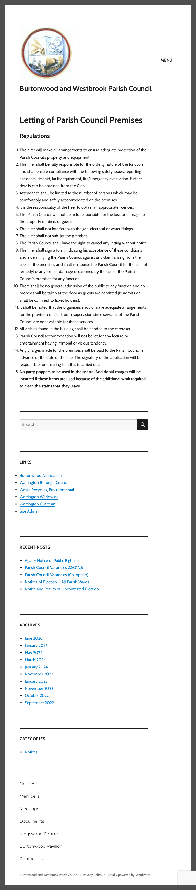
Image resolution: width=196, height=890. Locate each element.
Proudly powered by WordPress (128, 875)
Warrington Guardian (37, 504)
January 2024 (36, 666)
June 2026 (33, 638)
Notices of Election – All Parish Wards (57, 581)
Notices (31, 752)
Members (29, 796)
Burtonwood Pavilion (41, 846)
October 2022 (37, 695)
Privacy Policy (92, 875)
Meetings (29, 808)
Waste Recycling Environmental (47, 489)
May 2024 (33, 652)
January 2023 (36, 681)
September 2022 (39, 702)
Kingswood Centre (39, 833)
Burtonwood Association (41, 475)
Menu (167, 60)
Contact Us (31, 858)
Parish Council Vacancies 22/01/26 (54, 567)
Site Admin (29, 511)
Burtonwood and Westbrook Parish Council (86, 88)
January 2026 (36, 645)
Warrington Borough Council (44, 482)
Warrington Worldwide (39, 496)
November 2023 (39, 674)
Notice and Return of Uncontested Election (62, 589)
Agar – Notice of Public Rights (50, 560)
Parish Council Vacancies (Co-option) (56, 574)
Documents (32, 821)
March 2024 (35, 659)
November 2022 (39, 688)
